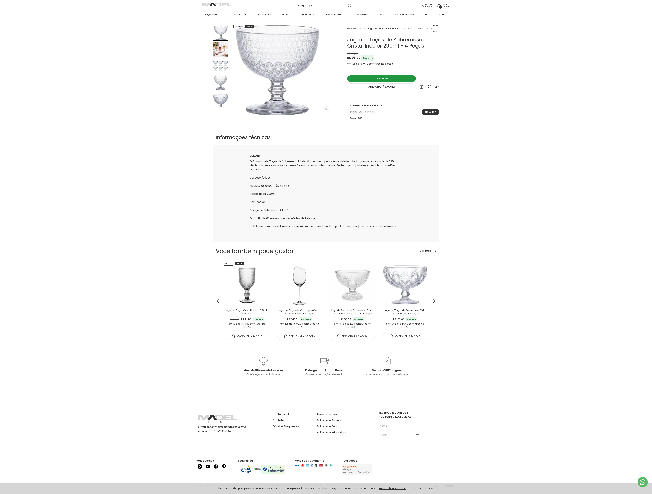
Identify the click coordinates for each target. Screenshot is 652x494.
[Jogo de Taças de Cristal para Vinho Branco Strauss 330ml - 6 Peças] (405, 285)
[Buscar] (349, 5)
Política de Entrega (329, 420)
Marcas (443, 14)
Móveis (286, 14)
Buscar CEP (355, 118)
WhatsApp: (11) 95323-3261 (215, 431)
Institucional (281, 414)
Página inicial (354, 28)
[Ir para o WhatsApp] (643, 482)
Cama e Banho (361, 14)
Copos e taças (434, 28)
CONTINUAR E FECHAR (422, 488)
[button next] (433, 301)
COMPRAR (381, 78)
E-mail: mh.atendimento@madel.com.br (223, 426)
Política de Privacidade (332, 432)
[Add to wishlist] (429, 87)
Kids (382, 14)
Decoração (240, 14)
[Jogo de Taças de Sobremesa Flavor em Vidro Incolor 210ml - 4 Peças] (299, 285)
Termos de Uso (327, 414)
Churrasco (307, 14)
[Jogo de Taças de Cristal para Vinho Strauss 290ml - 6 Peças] (247, 285)
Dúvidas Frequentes (286, 426)
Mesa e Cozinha (333, 14)
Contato (278, 420)
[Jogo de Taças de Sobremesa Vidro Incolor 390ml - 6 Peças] (352, 285)
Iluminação (264, 14)
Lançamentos (211, 14)
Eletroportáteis (404, 14)
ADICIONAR (381, 86)
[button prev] (219, 301)
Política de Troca (328, 426)
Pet (427, 14)
